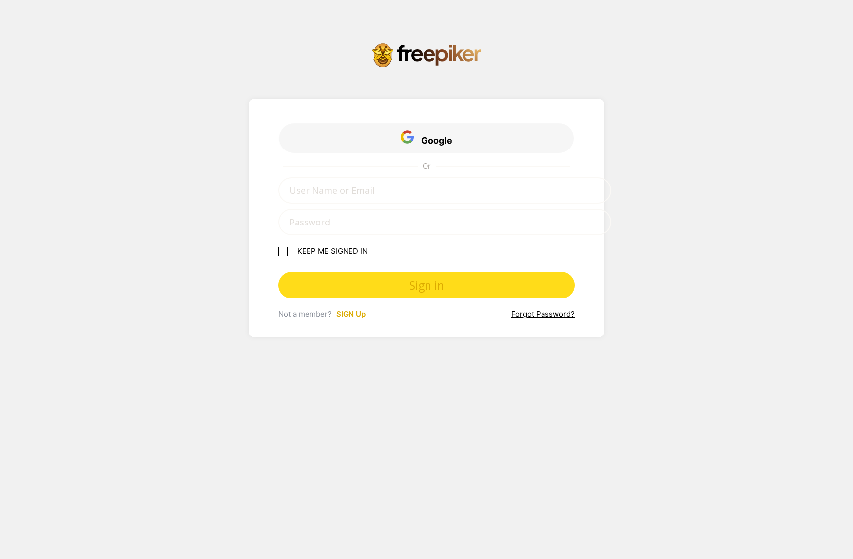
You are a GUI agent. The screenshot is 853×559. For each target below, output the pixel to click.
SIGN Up (351, 314)
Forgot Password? (543, 314)
